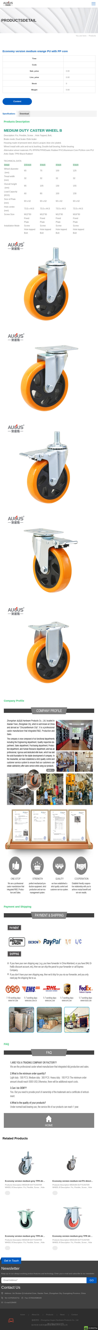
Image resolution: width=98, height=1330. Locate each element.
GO (92, 1280)
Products (92, 36)
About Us (35, 1315)
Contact (74, 1315)
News (62, 1315)
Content (17, 101)
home (22, 1315)
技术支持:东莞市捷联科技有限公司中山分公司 (49, 1325)
